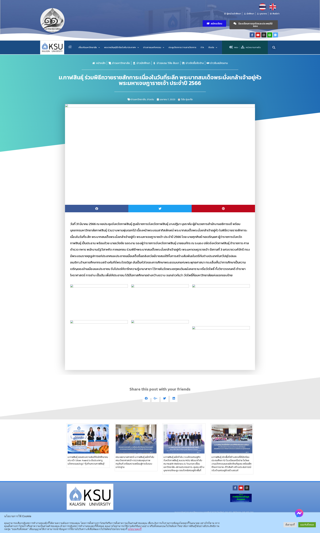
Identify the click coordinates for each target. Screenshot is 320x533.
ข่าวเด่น (150, 99)
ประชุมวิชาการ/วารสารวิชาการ (182, 47)
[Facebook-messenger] (275, 34)
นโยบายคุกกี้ (135, 529)
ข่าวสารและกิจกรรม (152, 47)
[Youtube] (258, 34)
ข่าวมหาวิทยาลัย (138, 99)
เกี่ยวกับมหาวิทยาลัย (87, 47)
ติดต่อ (211, 47)
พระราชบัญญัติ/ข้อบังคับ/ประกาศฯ (120, 47)
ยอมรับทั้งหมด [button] (307, 524)
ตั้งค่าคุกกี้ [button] (290, 524)
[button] (214, 23)
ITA (202, 47)
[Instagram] (263, 34)
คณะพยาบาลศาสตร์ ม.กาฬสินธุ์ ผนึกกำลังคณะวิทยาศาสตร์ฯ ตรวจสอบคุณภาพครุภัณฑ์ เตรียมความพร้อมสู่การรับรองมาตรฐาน (135, 462)
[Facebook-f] (252, 34)
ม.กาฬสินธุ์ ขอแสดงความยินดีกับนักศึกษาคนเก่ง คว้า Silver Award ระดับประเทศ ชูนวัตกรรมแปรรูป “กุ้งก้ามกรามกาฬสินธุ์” (88, 460)
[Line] (269, 34)
